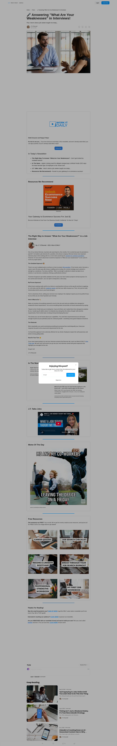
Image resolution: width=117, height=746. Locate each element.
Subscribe (71, 375)
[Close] (75, 365)
